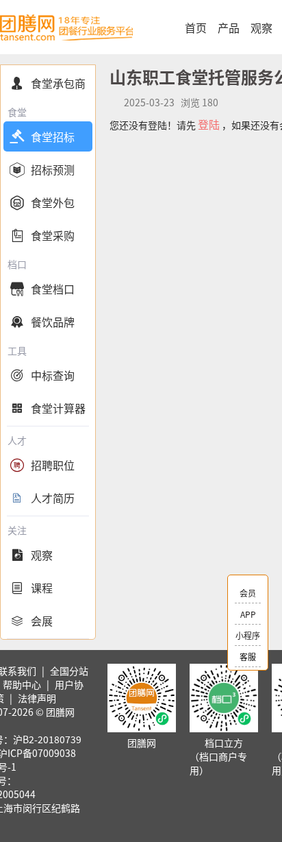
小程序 (247, 635)
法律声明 (37, 698)
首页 (196, 27)
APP (248, 614)
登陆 (209, 124)
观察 (261, 27)
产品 (229, 27)
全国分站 (69, 670)
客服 (248, 656)
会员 (248, 593)
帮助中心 (22, 684)
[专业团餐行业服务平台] (66, 27)
